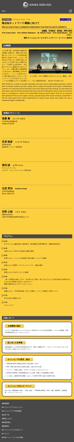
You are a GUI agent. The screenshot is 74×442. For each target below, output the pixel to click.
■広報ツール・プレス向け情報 (12, 437)
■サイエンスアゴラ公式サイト (12, 430)
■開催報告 (5, 426)
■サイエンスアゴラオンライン (12, 407)
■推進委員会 (6, 422)
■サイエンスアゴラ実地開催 (11, 411)
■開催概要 (5, 403)
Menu (4, 11)
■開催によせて (7, 418)
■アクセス (5, 433)
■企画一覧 (5, 415)
